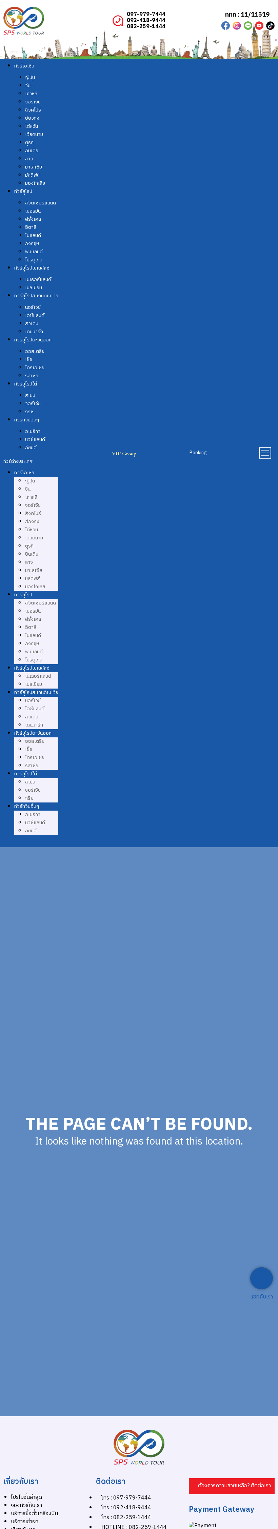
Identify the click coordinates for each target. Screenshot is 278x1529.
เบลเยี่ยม (33, 288)
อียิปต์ (31, 448)
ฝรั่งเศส (33, 219)
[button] (30, 461)
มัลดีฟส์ (32, 175)
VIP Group (124, 453)
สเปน (30, 395)
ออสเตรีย (34, 351)
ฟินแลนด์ (34, 252)
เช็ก (28, 359)
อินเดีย (31, 151)
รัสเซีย (31, 376)
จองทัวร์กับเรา (26, 1505)
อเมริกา (32, 431)
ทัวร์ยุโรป (23, 191)
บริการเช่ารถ (24, 1521)
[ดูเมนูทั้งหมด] (265, 453)
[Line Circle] (248, 25)
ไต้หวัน (31, 126)
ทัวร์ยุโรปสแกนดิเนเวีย (36, 296)
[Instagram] (237, 25)
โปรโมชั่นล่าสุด (26, 1497)
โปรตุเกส (34, 260)
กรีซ (29, 412)
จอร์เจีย (33, 102)
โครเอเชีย (34, 368)
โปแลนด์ (33, 235)
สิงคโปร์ (33, 110)
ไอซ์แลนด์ (34, 315)
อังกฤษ (32, 243)
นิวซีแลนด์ (35, 439)
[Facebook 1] (225, 25)
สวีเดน (31, 323)
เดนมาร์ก (34, 332)
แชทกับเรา (261, 1297)
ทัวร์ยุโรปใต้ (25, 384)
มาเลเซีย (33, 167)
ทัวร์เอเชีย (24, 66)
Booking (198, 453)
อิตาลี (30, 227)
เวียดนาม (34, 134)
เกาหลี (31, 94)
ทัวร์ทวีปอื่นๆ (26, 420)
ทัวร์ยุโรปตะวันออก (33, 340)
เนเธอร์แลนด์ (38, 279)
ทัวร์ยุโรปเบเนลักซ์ (31, 268)
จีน (28, 86)
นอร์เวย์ (33, 307)
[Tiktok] (270, 25)
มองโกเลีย (35, 183)
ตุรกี (29, 142)
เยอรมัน (33, 211)
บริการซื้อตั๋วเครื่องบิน (34, 1513)
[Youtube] (259, 25)
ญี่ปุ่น (30, 77)
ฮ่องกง (32, 118)
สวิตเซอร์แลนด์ (40, 203)
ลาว (29, 159)
